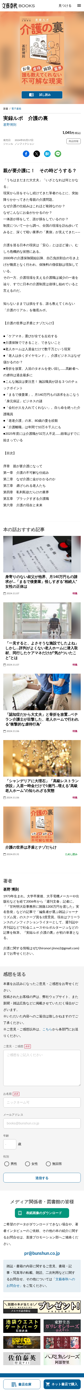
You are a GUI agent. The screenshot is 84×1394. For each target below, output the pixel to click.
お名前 (7, 1094)
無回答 (57, 1163)
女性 (34, 1163)
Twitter (36, 154)
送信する (42, 1178)
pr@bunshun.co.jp (42, 1253)
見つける (65, 5)
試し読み (45, 94)
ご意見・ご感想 (13, 1046)
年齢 (6, 1135)
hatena (47, 154)
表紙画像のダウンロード (44, 1213)
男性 (14, 1163)
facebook (26, 154)
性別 (6, 1156)
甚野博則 (9, 124)
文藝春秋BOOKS (18, 5)
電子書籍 (16, 108)
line (58, 154)
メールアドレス (13, 1114)
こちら (47, 1029)
